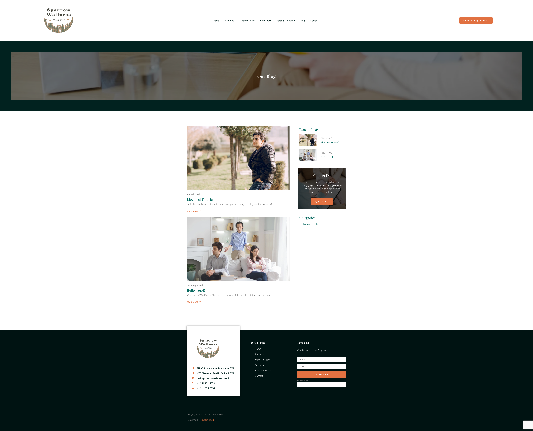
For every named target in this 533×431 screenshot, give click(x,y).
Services (264, 20)
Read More (192, 211)
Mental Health (194, 194)
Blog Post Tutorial (200, 199)
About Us (229, 20)
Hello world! (196, 290)
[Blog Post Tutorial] (238, 158)
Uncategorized (195, 285)
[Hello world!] (238, 249)
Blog (302, 20)
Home (216, 20)
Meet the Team (247, 20)
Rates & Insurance (286, 20)
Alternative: (303, 380)
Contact (314, 20)
